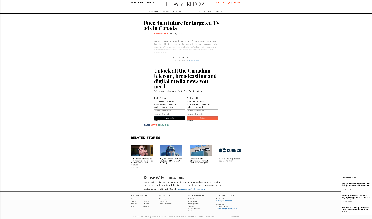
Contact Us (182, 217)
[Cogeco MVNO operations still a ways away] (230, 150)
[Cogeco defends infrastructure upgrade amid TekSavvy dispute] (201, 150)
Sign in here (194, 61)
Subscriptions (234, 217)
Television (164, 125)
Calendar (219, 11)
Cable (147, 125)
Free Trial (236, 2)
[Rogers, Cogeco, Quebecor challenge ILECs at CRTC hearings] (171, 150)
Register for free (169, 118)
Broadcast (177, 11)
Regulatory (153, 11)
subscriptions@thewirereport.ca (226, 208)
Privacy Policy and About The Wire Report (165, 217)
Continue (202, 118)
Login (228, 2)
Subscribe (219, 2)
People (197, 11)
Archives (207, 11)
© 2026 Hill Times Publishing (142, 217)
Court (188, 11)
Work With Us (192, 217)
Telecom (165, 11)
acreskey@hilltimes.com (224, 200)
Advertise (200, 217)
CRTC (154, 125)
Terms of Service (210, 217)
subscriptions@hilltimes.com (191, 189)
